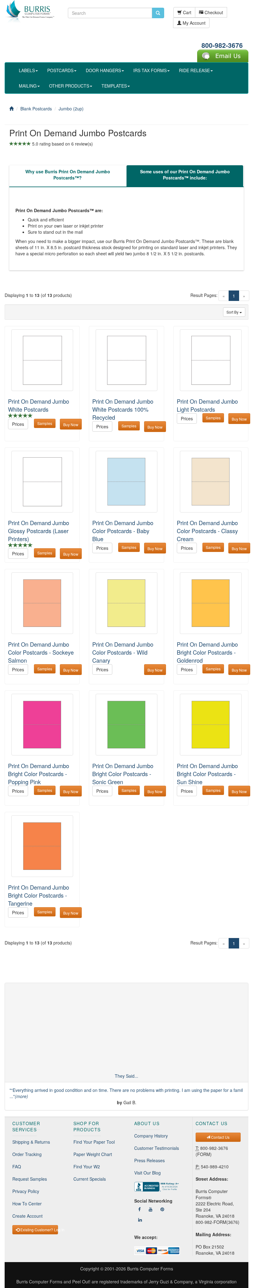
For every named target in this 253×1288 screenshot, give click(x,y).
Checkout (213, 12)
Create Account (27, 1216)
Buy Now (70, 424)
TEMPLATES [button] (114, 86)
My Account (193, 23)
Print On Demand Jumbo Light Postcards (207, 405)
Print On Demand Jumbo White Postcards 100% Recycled (122, 409)
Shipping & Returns (31, 1142)
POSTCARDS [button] (60, 70)
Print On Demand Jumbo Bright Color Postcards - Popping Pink (38, 774)
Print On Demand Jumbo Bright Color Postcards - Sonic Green (122, 774)
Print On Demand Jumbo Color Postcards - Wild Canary (122, 652)
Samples (44, 423)
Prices (18, 424)
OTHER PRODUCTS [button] (69, 86)
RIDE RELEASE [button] (194, 70)
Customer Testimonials (156, 1148)
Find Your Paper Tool (94, 1142)
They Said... (126, 1076)
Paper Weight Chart (92, 1154)
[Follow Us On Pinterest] (162, 1209)
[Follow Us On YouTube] (150, 1209)
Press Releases (149, 1160)
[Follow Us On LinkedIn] (140, 1219)
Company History (151, 1136)
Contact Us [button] (220, 1137)
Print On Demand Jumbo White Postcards (38, 405)
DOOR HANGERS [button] (103, 70)
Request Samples (29, 1179)
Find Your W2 (86, 1166)
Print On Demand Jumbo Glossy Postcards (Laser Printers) (38, 531)
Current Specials (89, 1179)
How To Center (27, 1203)
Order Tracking (27, 1154)
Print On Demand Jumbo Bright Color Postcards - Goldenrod (207, 652)
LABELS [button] (27, 70)
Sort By (232, 312)
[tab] (67, 176)
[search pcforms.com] (158, 13)
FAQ (16, 1166)
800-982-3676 (222, 45)
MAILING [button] (28, 86)
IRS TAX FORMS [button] (150, 70)
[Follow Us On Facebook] (139, 1209)
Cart (186, 12)
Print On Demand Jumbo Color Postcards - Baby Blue (122, 531)
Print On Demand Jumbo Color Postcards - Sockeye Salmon (41, 652)
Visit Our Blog (147, 1173)
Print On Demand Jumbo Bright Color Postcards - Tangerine (38, 895)
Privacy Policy (25, 1191)
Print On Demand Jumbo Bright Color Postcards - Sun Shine (207, 774)
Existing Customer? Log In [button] (38, 1229)
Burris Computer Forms (150, 1268)
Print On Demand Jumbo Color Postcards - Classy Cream (207, 531)
